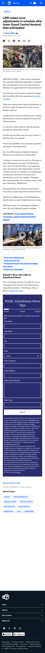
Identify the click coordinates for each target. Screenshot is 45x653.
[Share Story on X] (9, 41)
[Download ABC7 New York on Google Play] (19, 634)
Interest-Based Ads (35, 644)
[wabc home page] (5, 597)
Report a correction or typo (11, 483)
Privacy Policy (6, 642)
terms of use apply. (16, 290)
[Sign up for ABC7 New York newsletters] (20, 628)
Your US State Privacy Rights (10, 644)
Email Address (9, 371)
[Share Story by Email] (24, 41)
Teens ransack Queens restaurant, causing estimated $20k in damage (19, 216)
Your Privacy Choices (18, 642)
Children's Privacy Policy (33, 642)
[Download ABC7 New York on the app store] (7, 634)
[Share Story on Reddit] (14, 41)
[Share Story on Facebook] (4, 41)
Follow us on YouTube (13, 269)
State (6, 351)
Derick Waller (10, 33)
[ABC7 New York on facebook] (4, 628)
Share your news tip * (12, 380)
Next (22, 412)
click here (17, 472)
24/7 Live (16, 3)
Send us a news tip (12, 260)
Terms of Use (24, 644)
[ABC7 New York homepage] (8, 3)
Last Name (8, 331)
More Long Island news (14, 257)
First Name (8, 321)
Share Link (8, 400)
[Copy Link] (29, 41)
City (5, 341)
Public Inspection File (8, 646)
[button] (3, 3)
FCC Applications (21, 646)
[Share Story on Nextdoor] (19, 41)
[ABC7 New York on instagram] (14, 628)
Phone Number (10, 361)
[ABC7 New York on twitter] (9, 628)
